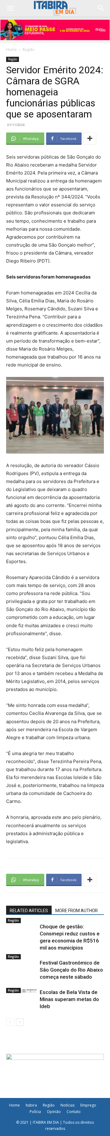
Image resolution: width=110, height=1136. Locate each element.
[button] (101, 8)
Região (29, 49)
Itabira (31, 1105)
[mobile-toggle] (10, 8)
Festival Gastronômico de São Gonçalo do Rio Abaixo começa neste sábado (71, 970)
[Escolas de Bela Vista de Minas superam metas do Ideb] (21, 991)
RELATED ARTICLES (29, 910)
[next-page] (20, 1022)
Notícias (68, 1105)
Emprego (88, 1105)
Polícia (35, 1111)
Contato (74, 1111)
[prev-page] (10, 1022)
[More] (89, 138)
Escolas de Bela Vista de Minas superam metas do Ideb (69, 999)
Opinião (54, 1111)
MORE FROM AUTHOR (76, 910)
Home (11, 49)
